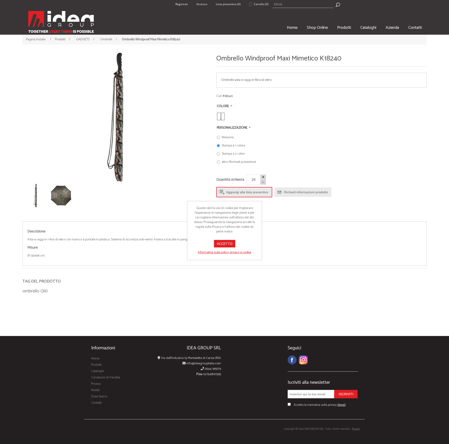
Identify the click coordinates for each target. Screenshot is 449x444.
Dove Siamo (99, 396)
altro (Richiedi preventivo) (239, 162)
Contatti (415, 27)
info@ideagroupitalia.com (203, 363)
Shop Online (317, 27)
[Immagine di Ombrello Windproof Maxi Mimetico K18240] (115, 117)
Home (292, 27)
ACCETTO (224, 244)
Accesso (201, 4)
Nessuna (228, 137)
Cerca (337, 4)
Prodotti (344, 27)
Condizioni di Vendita (105, 377)
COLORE (223, 106)
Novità (95, 390)
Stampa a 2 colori (233, 154)
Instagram (303, 359)
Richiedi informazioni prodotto (306, 192)
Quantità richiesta (230, 179)
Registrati (181, 4)
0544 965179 (212, 369)
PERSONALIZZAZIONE (232, 128)
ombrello (30, 291)
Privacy (96, 384)
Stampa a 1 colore (233, 145)
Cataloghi (368, 27)
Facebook (292, 359)
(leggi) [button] (341, 405)
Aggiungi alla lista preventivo (247, 192)
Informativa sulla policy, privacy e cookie (224, 252)
